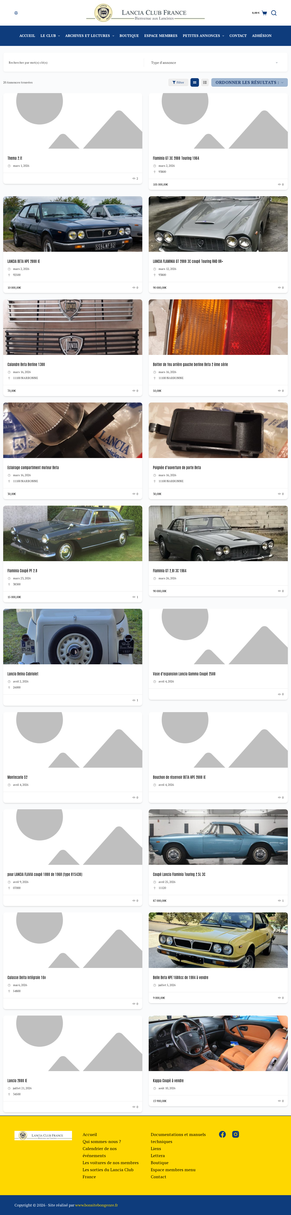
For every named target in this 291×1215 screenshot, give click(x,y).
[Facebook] (222, 1134)
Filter (180, 82)
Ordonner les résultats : (247, 82)
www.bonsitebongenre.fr (96, 1205)
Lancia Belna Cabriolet (22, 673)
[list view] (205, 82)
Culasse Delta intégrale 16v (26, 977)
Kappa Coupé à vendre (168, 1080)
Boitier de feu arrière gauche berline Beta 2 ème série (190, 364)
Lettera (158, 1155)
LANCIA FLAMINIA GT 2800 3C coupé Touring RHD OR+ (188, 260)
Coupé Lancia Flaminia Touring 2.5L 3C (179, 874)
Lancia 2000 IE (17, 1080)
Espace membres (160, 35)
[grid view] (194, 82)
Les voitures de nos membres (111, 1162)
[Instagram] (235, 1134)
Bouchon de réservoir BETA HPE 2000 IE (179, 776)
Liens (156, 1148)
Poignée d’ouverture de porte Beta (177, 467)
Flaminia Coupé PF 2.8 (22, 570)
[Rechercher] (274, 13)
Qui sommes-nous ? (102, 1141)
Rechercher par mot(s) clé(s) (28, 62)
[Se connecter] (16, 13)
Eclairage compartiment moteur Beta (33, 467)
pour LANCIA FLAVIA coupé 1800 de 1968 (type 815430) (44, 874)
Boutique (129, 35)
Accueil (27, 35)
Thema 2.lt (14, 157)
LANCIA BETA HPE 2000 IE (23, 260)
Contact (238, 35)
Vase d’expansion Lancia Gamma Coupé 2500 (184, 673)
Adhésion (262, 35)
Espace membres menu (173, 1170)
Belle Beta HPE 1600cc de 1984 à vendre (180, 977)
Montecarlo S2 (17, 776)
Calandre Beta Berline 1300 (26, 364)
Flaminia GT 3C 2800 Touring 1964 (176, 157)
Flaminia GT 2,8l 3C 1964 (169, 570)
